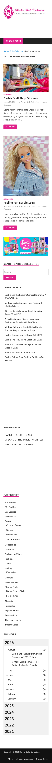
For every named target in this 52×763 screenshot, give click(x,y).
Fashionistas (12, 595)
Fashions (9, 558)
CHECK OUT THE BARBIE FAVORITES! (24, 439)
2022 (9, 725)
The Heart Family (13, 620)
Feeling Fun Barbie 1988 (19, 202)
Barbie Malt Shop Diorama (20, 98)
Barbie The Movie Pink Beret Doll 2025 (23, 339)
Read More (9, 126)
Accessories (10, 516)
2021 (9, 731)
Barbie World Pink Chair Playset (20, 352)
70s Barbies (10, 502)
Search (9, 277)
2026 (9, 642)
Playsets (9, 601)
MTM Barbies (11, 582)
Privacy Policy (42, 759)
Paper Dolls (11, 534)
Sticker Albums (13, 539)
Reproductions (12, 610)
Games (8, 563)
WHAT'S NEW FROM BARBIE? (19, 444)
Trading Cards (11, 624)
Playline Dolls (11, 587)
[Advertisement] (27, 30)
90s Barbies (10, 511)
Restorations (11, 615)
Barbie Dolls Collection (30, 102)
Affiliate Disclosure (25, 759)
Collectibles (10, 544)
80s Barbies (8, 199)
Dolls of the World (13, 554)
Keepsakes (11, 572)
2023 (9, 718)
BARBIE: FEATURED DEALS (18, 435)
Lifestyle (9, 577)
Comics (9, 529)
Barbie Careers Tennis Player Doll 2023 (23, 335)
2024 (9, 712)
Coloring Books (13, 525)
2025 (9, 705)
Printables (10, 605)
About (10, 759)
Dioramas (7, 95)
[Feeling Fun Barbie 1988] (26, 166)
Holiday (8, 568)
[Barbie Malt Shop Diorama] (26, 78)
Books (8, 521)
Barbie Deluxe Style (15, 591)
